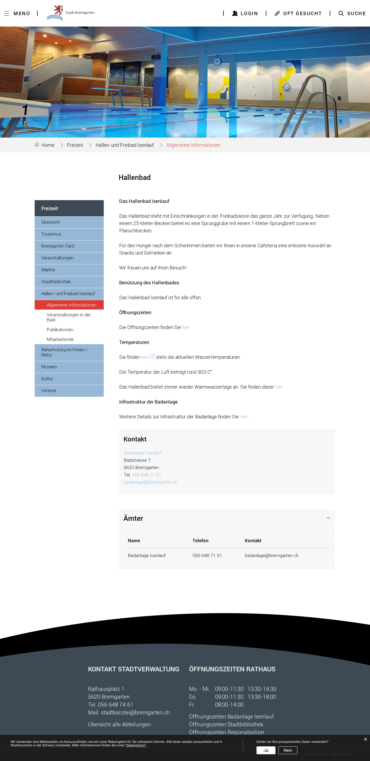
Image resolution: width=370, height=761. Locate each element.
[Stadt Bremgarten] (70, 13)
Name (134, 540)
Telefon (201, 540)
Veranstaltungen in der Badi (69, 317)
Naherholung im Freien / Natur (64, 352)
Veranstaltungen (57, 258)
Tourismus (51, 234)
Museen (49, 366)
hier (186, 327)
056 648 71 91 (146, 474)
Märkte (48, 269)
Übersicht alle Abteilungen (119, 724)
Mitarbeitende (60, 339)
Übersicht (50, 222)
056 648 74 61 (116, 704)
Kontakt (253, 540)
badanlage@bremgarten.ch (150, 482)
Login (249, 13)
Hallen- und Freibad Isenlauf (68, 293)
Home (47, 145)
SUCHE (356, 13)
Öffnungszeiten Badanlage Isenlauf (231, 716)
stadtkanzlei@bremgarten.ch (135, 712)
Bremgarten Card (57, 246)
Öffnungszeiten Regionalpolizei (226, 732)
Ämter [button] (133, 518)
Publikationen (60, 329)
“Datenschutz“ (135, 745)
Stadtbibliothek (56, 281)
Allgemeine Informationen (75, 305)
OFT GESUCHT (302, 13)
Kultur (47, 378)
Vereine (48, 390)
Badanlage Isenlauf (143, 453)
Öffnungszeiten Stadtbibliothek (226, 724)
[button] (75, 145)
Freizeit (49, 208)
